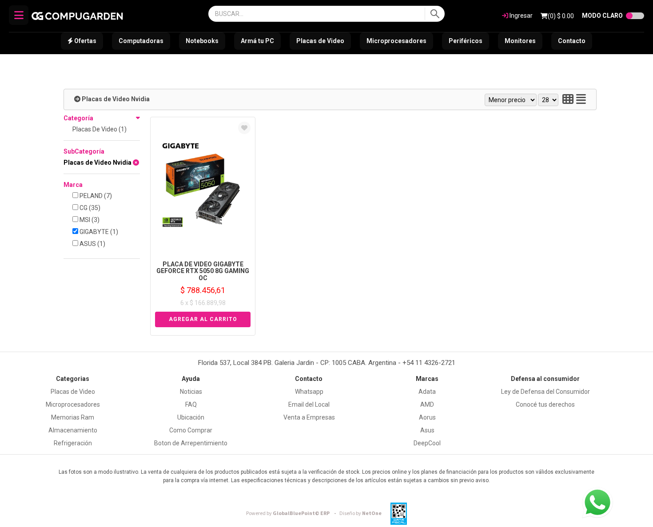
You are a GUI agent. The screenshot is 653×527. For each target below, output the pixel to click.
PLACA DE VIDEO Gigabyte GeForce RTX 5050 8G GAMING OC (202, 271)
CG (89, 207)
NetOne (360, 513)
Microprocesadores (396, 40)
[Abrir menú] (18, 15)
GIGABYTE (98, 231)
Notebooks (202, 40)
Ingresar (520, 15)
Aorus (427, 417)
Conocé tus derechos (545, 404)
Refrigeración (73, 443)
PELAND (95, 195)
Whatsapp (309, 391)
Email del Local (309, 404)
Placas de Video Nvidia (116, 99)
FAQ (191, 404)
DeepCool (427, 443)
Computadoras (141, 40)
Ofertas (84, 40)
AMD (427, 404)
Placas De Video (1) (99, 129)
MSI (89, 219)
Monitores (520, 40)
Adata (427, 391)
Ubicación (190, 417)
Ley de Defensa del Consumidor (545, 391)
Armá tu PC (257, 40)
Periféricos (465, 40)
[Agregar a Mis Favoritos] (244, 128)
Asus (427, 430)
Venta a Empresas (309, 417)
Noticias (191, 391)
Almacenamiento (72, 430)
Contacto (571, 40)
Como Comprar (190, 430)
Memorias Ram (72, 417)
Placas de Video (320, 40)
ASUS (91, 243)
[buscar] (435, 14)
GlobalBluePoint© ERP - (292, 513)
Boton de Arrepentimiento (190, 443)
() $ (561, 16)
